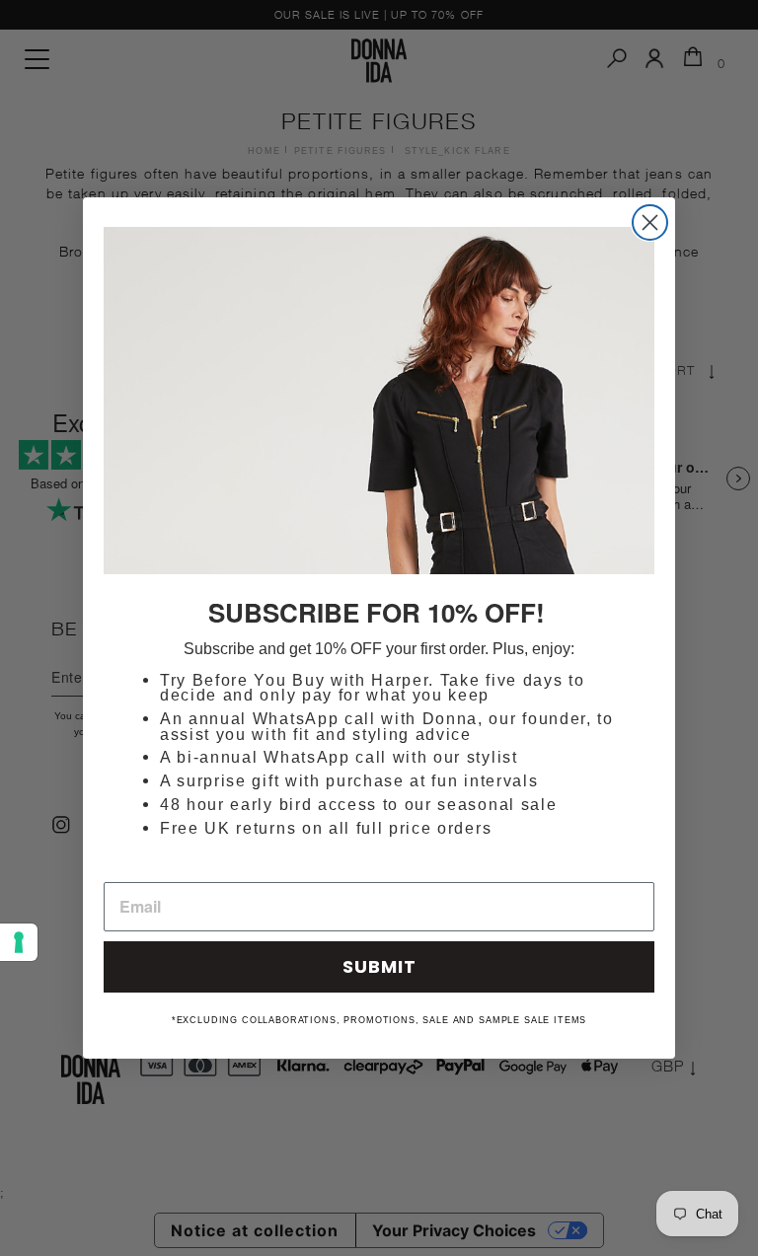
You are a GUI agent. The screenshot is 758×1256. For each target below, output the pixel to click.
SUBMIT (379, 966)
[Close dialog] (650, 222)
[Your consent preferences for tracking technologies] (19, 942)
